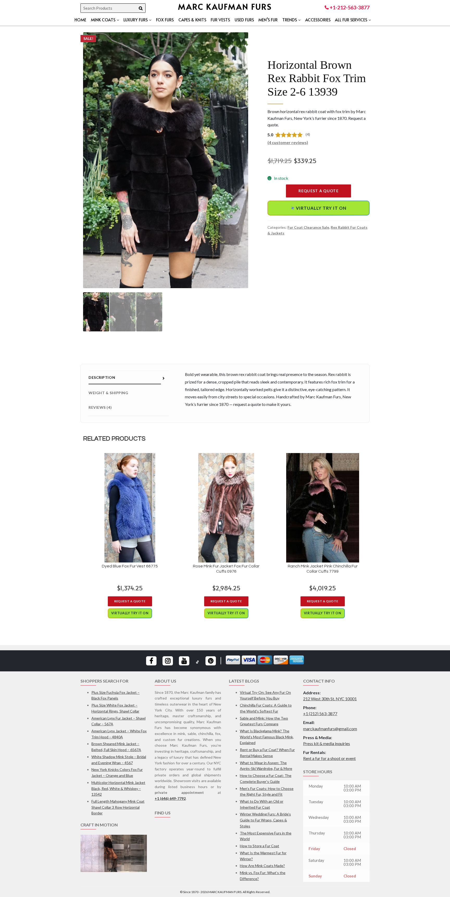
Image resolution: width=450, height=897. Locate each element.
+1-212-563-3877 (349, 7)
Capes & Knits (192, 19)
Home (80, 19)
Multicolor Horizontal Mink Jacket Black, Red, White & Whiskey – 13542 (118, 788)
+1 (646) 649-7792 (170, 798)
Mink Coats (103, 19)
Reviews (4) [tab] (100, 407)
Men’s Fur (268, 19)
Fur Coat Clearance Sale (308, 227)
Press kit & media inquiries (326, 743)
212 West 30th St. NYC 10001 (330, 698)
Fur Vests (220, 19)
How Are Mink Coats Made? (262, 865)
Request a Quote (318, 191)
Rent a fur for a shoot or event (329, 758)
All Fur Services (351, 19)
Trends (289, 19)
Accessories (317, 19)
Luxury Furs (135, 19)
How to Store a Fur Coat (259, 846)
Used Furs (244, 19)
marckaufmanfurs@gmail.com (330, 728)
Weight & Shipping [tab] (108, 393)
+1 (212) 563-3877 (320, 713)
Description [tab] (102, 377)
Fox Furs (165, 19)
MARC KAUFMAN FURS (225, 6)
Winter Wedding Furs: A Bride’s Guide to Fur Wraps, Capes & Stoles (265, 820)
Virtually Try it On (318, 208)
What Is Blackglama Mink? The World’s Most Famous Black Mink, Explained (267, 737)
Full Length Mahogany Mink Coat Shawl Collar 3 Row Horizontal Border (118, 807)
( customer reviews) (287, 142)
